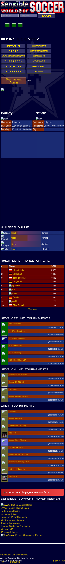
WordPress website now (12, 519)
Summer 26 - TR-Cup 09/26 (18, 396)
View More (32, 309)
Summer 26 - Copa (15, 418)
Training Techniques (10, 523)
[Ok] (3, 562)
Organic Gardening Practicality (15, 526)
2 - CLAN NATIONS (15, 447)
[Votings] (39, 61)
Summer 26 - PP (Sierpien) (18, 375)
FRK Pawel (18, 305)
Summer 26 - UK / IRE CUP (18, 454)
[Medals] (39, 56)
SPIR (14, 293)
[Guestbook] (13, 61)
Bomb (15, 297)
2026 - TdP (12, 433)
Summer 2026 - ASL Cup (17, 426)
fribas (13, 243)
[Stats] (13, 51)
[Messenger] (39, 51)
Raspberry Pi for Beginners (14, 516)
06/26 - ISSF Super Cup (17, 469)
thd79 (13, 232)
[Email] (22, 550)
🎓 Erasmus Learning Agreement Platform (26, 492)
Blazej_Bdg (18, 269)
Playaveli (17, 281)
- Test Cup (12, 411)
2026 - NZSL (13, 476)
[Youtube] (16, 550)
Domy (14, 248)
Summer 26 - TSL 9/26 (16, 382)
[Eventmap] (13, 71)
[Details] (13, 46)
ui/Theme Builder (9, 513)
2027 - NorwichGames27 (17, 360)
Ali (13, 289)
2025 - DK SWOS (15, 324)
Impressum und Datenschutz (14, 554)
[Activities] (13, 66)
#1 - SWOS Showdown (16, 331)
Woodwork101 (7, 529)
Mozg (13, 237)
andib (14, 301)
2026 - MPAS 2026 (15, 345)
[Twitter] (10, 550)
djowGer (16, 285)
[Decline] (15, 562)
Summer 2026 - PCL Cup (17, 440)
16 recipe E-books (9, 532)
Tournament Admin (14, 80)
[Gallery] (39, 66)
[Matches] (39, 46)
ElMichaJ (17, 273)
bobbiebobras (19, 277)
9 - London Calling (15, 353)
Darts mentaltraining (10, 510)
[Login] (46, 15)
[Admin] (39, 71)
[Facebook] (3, 550)
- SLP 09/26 (13, 389)
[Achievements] (13, 56)
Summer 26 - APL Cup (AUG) (19, 462)
